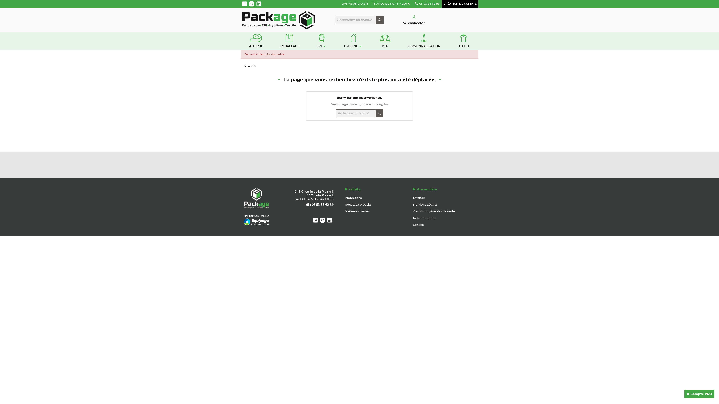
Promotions (353, 198)
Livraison (419, 198)
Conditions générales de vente (434, 211)
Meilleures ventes (357, 211)
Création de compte (460, 3)
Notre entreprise (424, 218)
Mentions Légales (425, 204)
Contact (418, 225)
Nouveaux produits (358, 204)
